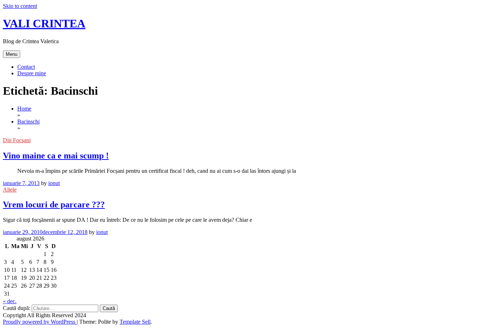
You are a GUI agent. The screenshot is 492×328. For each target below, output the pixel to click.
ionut (54, 183)
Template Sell (135, 322)
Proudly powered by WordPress (40, 322)
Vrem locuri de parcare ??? (54, 204)
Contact (26, 67)
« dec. (10, 301)
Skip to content (20, 6)
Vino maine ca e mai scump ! (56, 155)
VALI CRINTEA (44, 23)
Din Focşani (17, 140)
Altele (10, 190)
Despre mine (31, 73)
